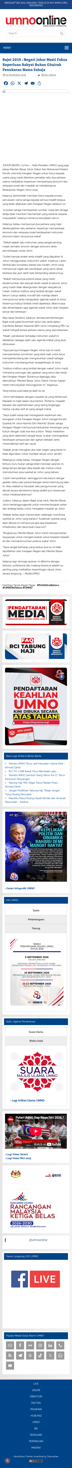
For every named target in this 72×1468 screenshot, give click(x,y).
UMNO (36, 1422)
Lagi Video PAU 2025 (18, 1158)
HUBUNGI (36, 1416)
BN (36, 1428)
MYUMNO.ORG (58, 2)
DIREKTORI (36, 1397)
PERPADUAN (36, 1441)
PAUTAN (36, 1403)
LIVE (36, 1384)
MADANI (36, 1448)
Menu (7, 47)
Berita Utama (48, 74)
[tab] (36, 910)
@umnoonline (38, 1240)
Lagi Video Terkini (17, 1154)
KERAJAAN (36, 1435)
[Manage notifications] (7, 1460)
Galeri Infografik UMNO (20, 888)
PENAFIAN (36, 1409)
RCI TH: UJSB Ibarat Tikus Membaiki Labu (32, 771)
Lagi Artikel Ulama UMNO (28, 1100)
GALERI (36, 1390)
